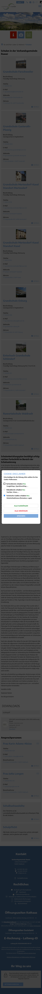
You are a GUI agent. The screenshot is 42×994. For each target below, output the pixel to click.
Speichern (21, 516)
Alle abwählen (21, 511)
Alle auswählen (21, 506)
